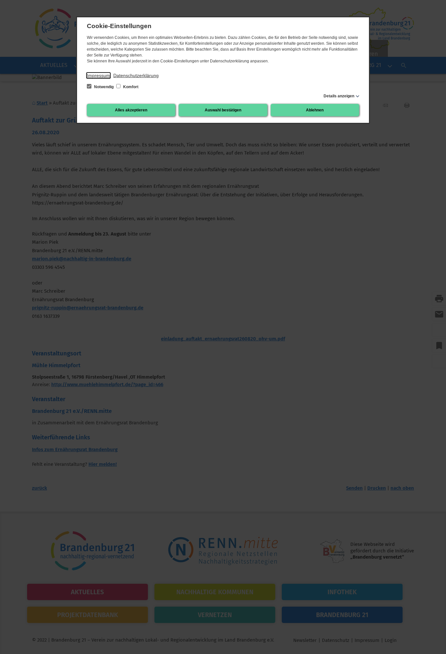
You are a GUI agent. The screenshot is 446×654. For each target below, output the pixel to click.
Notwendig (104, 87)
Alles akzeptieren (131, 110)
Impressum (98, 75)
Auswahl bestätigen (223, 110)
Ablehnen (315, 110)
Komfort (130, 87)
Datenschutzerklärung (136, 75)
